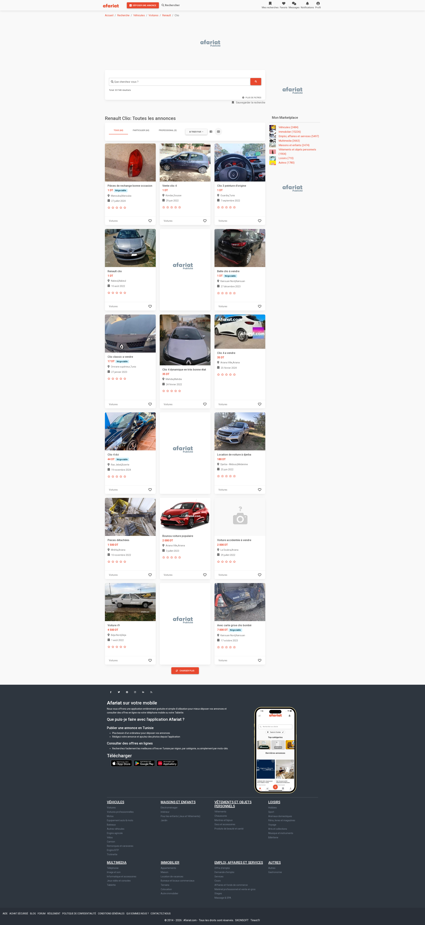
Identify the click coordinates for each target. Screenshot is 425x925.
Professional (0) (168, 130)
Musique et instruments (280, 833)
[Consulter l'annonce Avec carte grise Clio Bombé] (239, 601)
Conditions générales (111, 913)
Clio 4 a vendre (226, 353)
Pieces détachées (118, 540)
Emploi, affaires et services (238, 863)
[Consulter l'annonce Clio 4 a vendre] (239, 331)
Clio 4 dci (113, 454)
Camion (111, 841)
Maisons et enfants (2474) (294, 145)
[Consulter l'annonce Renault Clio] (130, 247)
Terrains (165, 885)
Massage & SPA (222, 897)
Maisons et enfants (178, 802)
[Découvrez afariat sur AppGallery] (167, 763)
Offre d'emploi (222, 868)
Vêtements (220, 811)
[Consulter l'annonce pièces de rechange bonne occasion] (130, 162)
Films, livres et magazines (281, 820)
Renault (166, 15)
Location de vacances (172, 876)
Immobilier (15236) (290, 131)
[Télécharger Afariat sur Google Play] (144, 763)
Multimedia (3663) (289, 140)
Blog (33, 913)
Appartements (168, 868)
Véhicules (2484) (288, 127)
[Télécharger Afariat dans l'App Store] (121, 763)
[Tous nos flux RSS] (151, 692)
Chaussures (220, 816)
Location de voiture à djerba (234, 454)
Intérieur (165, 812)
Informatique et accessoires (121, 876)
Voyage (272, 824)
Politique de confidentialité (79, 913)
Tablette (111, 885)
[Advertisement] (204, 43)
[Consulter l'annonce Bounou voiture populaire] (185, 514)
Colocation (166, 889)
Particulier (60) (141, 130)
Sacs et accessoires (224, 824)
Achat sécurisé (19, 913)
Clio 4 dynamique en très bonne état (184, 369)
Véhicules (139, 15)
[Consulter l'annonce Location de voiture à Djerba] (239, 431)
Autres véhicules (115, 829)
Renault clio (115, 271)
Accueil (109, 15)
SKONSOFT (242, 920)
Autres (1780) (287, 162)
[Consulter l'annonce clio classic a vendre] (130, 333)
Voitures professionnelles (120, 812)
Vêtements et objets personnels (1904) (297, 151)
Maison (164, 872)
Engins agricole (115, 833)
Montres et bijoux (223, 820)
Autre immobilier (169, 893)
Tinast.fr (255, 920)
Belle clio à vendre (228, 271)
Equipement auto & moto (120, 820)
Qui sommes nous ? (137, 913)
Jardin (164, 820)
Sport (271, 812)
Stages (218, 893)
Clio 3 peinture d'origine (231, 185)
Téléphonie (113, 868)
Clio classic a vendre (120, 356)
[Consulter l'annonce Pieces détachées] (130, 516)
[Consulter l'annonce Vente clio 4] (185, 162)
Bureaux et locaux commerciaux (177, 880)
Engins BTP (113, 850)
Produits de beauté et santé (229, 828)
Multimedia (117, 863)
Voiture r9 (114, 625)
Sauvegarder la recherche (250, 102)
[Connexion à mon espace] (150, 220)
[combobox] (179, 82)
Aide (5, 913)
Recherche (123, 15)
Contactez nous (161, 913)
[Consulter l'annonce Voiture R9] (130, 601)
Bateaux (111, 824)
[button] (318, 5)
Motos (110, 816)
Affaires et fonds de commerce (231, 885)
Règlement (54, 913)
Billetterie (273, 837)
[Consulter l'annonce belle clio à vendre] (239, 247)
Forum (42, 913)
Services (218, 876)
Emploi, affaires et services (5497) (299, 136)
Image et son (114, 872)
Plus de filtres (253, 97)
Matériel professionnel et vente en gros (234, 889)
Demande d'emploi (224, 872)
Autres (274, 863)
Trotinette (112, 854)
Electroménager (169, 807)
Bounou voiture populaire (177, 536)
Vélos (110, 837)
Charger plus (187, 671)
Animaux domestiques (280, 816)
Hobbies (272, 807)
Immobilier (170, 863)
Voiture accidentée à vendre (234, 540)
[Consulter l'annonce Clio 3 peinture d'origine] (239, 162)
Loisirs (274, 802)
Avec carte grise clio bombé (234, 625)
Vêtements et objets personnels (233, 804)
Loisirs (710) (286, 158)
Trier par (196, 132)
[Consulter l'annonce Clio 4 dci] (130, 431)
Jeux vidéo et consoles (119, 880)
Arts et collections (277, 829)
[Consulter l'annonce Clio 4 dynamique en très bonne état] (185, 339)
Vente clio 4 (169, 185)
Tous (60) (118, 130)
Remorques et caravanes (120, 846)
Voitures (153, 15)
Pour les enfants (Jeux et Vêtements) (180, 816)
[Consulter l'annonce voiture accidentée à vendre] (239, 516)
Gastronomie (275, 872)
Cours (217, 880)
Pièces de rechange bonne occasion (130, 185)
